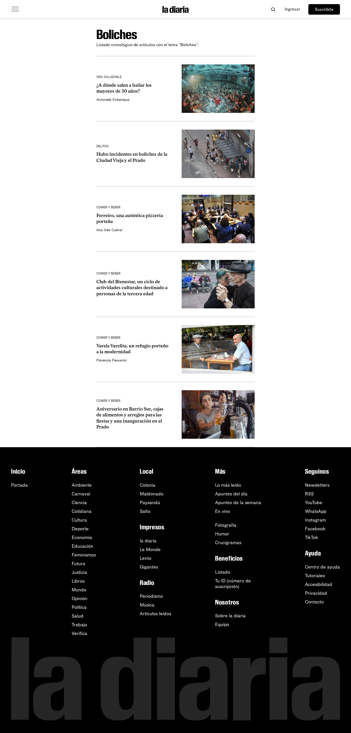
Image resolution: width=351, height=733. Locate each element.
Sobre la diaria (230, 616)
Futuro (78, 563)
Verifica (79, 633)
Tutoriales (315, 576)
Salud (78, 616)
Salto (145, 511)
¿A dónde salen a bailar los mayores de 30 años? (124, 88)
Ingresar (292, 9)
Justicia (79, 572)
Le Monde (150, 549)
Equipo (222, 624)
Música (147, 605)
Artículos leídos (155, 614)
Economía (82, 537)
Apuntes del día (231, 494)
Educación (82, 546)
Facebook (315, 529)
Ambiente (82, 485)
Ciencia (79, 502)
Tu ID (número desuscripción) (233, 583)
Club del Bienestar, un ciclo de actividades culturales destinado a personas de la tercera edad (132, 288)
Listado (222, 572)
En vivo (222, 511)
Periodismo (151, 596)
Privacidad (316, 593)
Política (79, 607)
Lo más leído (228, 485)
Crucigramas (228, 542)
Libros (78, 581)
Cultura (79, 520)
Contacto (314, 602)
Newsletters (317, 485)
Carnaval (81, 494)
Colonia (147, 485)
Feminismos (84, 555)
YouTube (313, 502)
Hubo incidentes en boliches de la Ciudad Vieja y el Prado (131, 157)
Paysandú (150, 502)
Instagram (315, 520)
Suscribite (324, 9)
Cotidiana (81, 511)
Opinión (79, 598)
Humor (222, 534)
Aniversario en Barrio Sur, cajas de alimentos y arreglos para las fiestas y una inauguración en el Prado (129, 418)
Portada (19, 485)
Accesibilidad (318, 584)
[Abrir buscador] (273, 9)
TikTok (311, 537)
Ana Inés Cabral (109, 230)
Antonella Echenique (112, 99)
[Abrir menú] (15, 9)
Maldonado (151, 494)
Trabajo (79, 625)
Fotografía (225, 525)
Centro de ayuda (322, 567)
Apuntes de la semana (238, 502)
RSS (309, 494)
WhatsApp (315, 511)
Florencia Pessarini (111, 360)
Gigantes (149, 567)
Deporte (80, 529)
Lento (145, 558)
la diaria (148, 541)
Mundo (79, 590)
